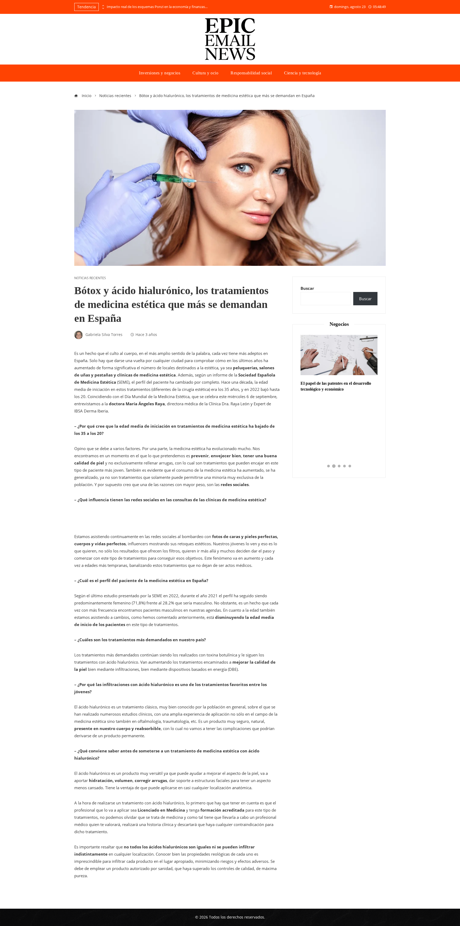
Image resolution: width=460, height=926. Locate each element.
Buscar (307, 288)
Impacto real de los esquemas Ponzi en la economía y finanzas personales (157, 7)
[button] (328, 466)
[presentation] (102, 5)
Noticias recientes (90, 278)
